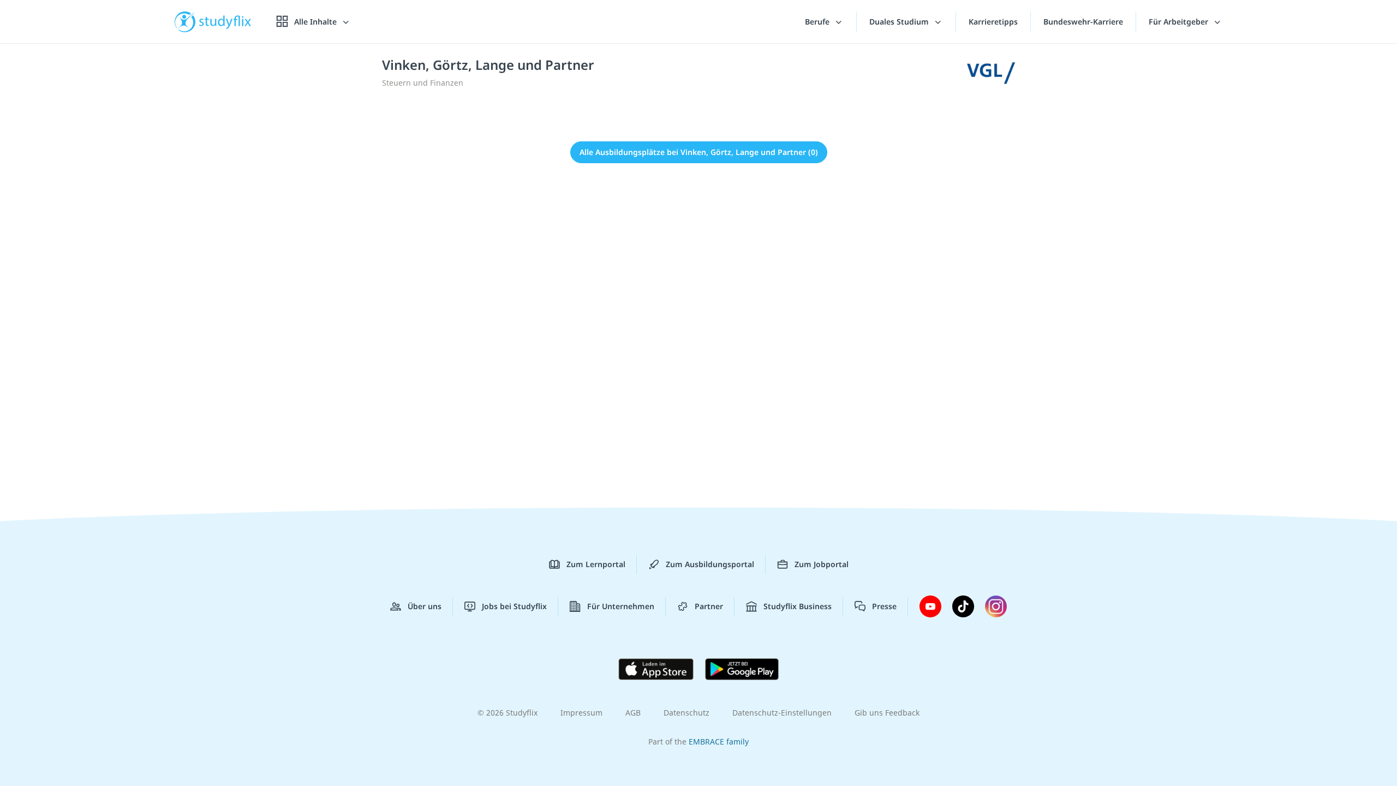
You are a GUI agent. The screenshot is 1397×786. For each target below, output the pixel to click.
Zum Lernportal (595, 564)
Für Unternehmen (620, 606)
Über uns (424, 606)
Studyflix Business (797, 606)
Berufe (818, 21)
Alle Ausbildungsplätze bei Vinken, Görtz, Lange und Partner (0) (699, 152)
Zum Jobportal (822, 564)
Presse (884, 606)
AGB (633, 712)
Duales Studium (900, 21)
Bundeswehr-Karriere (1083, 21)
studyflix (225, 22)
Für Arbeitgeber (1179, 21)
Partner (709, 606)
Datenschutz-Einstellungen (782, 712)
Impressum (581, 712)
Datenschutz (686, 712)
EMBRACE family (719, 741)
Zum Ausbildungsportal (710, 564)
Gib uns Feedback (887, 712)
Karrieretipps (993, 21)
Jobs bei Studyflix (514, 606)
